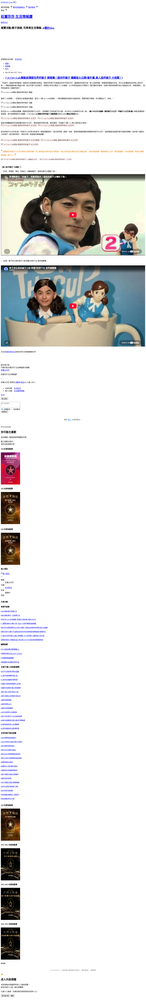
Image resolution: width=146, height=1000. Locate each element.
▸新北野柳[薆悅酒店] (8, 746)
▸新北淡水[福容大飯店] (8, 750)
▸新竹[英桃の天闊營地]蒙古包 (11, 696)
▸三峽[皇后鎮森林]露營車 (9, 679)
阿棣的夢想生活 (10, 352)
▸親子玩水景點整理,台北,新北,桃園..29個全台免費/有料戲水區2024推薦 (24, 627)
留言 (22, 382)
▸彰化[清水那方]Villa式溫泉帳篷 (11, 716)
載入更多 (4, 399)
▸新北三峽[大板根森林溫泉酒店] (11, 758)
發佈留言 (4, 412)
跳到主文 (4, 22)
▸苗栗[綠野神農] (6, 700)
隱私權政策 (85, 970)
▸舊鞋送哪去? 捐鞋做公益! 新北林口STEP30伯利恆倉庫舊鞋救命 (22, 640)
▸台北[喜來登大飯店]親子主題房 (11, 742)
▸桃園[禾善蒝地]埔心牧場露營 (11, 688)
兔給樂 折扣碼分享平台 (10, 662)
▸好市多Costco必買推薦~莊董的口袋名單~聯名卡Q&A (18, 619)
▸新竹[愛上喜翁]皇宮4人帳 (9, 692)
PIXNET (57, 970)
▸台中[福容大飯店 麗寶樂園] (10, 782)
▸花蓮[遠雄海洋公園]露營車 (10, 728)
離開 (12, 996)
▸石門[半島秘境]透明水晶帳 (10, 671)
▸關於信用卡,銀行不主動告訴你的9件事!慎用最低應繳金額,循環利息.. (23, 631)
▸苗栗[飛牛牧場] (6, 778)
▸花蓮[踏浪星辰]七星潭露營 (10, 724)
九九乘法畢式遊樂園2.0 (10, 649)
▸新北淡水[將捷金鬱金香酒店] (11, 754)
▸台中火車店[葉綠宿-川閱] (9, 786)
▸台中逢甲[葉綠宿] (7, 790)
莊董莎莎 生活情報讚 (16, 16)
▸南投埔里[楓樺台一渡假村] (10, 794)
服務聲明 (93, 970)
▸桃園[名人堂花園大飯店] (9, 766)
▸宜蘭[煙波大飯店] (7, 762)
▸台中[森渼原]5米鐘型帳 (9, 712)
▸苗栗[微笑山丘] (6, 704)
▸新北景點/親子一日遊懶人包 (10, 615)
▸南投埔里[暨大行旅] (8, 799)
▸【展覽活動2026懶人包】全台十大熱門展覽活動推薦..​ (19, 623)
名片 (7, 69)
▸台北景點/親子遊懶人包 (9, 611)
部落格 (7, 66)
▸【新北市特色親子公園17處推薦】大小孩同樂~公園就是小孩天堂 (22, 636)
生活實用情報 (19, 391)
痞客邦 (18, 382)
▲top (3, 395)
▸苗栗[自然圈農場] (7, 708)
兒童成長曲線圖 (8, 658)
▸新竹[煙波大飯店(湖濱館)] (10, 774)
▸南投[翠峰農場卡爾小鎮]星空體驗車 (13, 720)
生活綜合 (18, 59)
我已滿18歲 (5, 996)
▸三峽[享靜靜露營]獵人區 (9, 675)
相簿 (7, 63)
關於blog (49, 28)
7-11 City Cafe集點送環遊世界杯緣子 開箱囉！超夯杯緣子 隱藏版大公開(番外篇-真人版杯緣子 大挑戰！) (64, 77)
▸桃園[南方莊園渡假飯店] (9, 770)
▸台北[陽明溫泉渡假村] (8, 738)
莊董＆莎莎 (5, 370)
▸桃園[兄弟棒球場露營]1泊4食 (11, 684)
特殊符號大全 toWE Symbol (12, 654)
